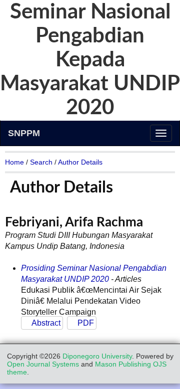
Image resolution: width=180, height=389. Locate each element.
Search (41, 162)
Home (14, 162)
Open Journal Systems (43, 364)
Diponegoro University (97, 356)
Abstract (46, 323)
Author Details (80, 162)
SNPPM (24, 133)
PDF (86, 323)
